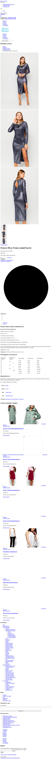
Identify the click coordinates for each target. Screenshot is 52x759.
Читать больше (6, 435)
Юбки (7, 662)
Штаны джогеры (9, 670)
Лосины (7, 652)
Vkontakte (5, 730)
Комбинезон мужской (10, 666)
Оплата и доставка (7, 696)
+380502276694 (6, 5)
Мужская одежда (6, 664)
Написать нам (6, 6)
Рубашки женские (9, 655)
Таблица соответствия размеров (10, 717)
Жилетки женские (9, 647)
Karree (7, 385)
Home (4, 46)
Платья (4, 22)
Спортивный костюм (10, 658)
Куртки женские (9, 644)
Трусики (10, 632)
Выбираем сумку (6, 719)
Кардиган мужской (10, 676)
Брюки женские (9, 645)
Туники (7, 628)
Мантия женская (9, 643)
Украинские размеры (7, 715)
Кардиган (8, 648)
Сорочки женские (12, 636)
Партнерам (5, 698)
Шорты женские (9, 661)
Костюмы (5, 24)
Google (4, 732)
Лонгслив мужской (10, 672)
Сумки (7, 684)
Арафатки (8, 688)
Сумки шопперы (9, 687)
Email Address (3, 705)
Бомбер (7, 669)
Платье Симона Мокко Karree (11, 459)
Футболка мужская (10, 675)
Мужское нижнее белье (11, 677)
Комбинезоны (9, 650)
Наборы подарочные (10, 683)
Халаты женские (11, 637)
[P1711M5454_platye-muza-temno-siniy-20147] (4, 237)
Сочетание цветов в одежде (9, 721)
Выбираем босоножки (8, 722)
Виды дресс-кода (6, 726)
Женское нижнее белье (10, 630)
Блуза (7, 638)
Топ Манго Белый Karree (10, 551)
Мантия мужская (9, 679)
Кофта (7, 651)
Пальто (7, 640)
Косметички (8, 682)
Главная (4, 694)
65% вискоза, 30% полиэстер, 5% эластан (14, 399)
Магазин (5, 47)
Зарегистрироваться (12, 754)
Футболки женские (10, 660)
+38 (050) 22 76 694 (12, 17)
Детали (4, 323)
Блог (4, 10)
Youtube (4, 736)
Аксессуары (5, 25)
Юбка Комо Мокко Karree (10, 582)
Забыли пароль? (4, 754)
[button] (3, 757)
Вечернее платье (6, 49)
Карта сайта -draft (7, 700)
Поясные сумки (9, 690)
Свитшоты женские (10, 656)
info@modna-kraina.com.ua (8, 4)
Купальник (8, 639)
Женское (5, 20)
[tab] (27, 322)
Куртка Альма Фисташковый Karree (13, 428)
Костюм (7, 663)
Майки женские (11, 635)
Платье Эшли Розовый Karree (11, 490)
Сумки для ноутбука (10, 686)
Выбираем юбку (6, 723)
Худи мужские (9, 678)
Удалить (10, 257)
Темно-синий (8, 392)
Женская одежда (6, 48)
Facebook (5, 729)
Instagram (5, 734)
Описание (5, 322)
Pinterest (4, 735)
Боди (9, 631)
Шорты (7, 642)
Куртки (4, 23)
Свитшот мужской (10, 674)
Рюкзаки (7, 685)
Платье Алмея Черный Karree (11, 521)
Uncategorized (6, 626)
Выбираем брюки (7, 718)
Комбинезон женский (10, 629)
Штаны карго (8, 671)
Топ (6, 659)
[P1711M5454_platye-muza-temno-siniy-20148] (4, 243)
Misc (4, 624)
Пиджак (7, 653)
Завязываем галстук (7, 727)
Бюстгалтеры (11, 634)
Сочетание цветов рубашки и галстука (11, 725)
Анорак (7, 668)
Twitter (4, 731)
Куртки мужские (9, 667)
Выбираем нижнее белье (8, 720)
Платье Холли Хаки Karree (10, 613)
